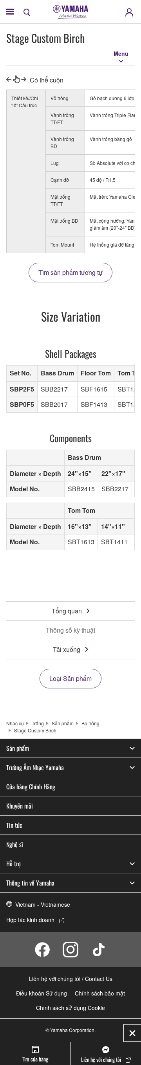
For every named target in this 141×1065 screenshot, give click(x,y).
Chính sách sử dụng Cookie (70, 1008)
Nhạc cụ (15, 723)
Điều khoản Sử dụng (41, 993)
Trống (38, 723)
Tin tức (14, 825)
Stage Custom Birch (35, 730)
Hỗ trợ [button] (13, 863)
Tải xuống (66, 649)
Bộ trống (90, 723)
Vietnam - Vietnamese (42, 904)
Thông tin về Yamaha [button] (30, 883)
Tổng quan (67, 610)
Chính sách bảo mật (100, 993)
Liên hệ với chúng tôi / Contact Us (70, 979)
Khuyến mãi (19, 806)
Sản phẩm (63, 723)
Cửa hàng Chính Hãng (30, 786)
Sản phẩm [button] (17, 748)
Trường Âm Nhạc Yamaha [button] (35, 767)
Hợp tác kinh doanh (30, 920)
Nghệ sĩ (14, 844)
